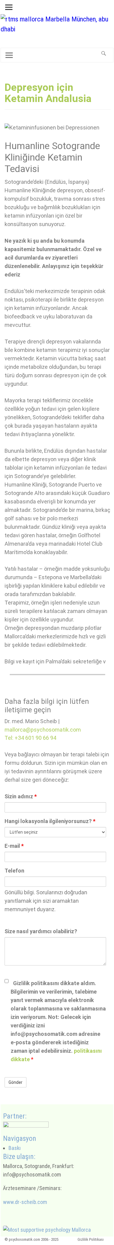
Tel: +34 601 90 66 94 (30, 738)
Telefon (14, 870)
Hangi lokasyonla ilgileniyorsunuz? (50, 821)
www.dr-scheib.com (25, 1202)
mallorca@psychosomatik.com (43, 729)
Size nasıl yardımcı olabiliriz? (41, 931)
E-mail (14, 846)
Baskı (15, 1148)
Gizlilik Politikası (91, 1239)
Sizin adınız (21, 796)
